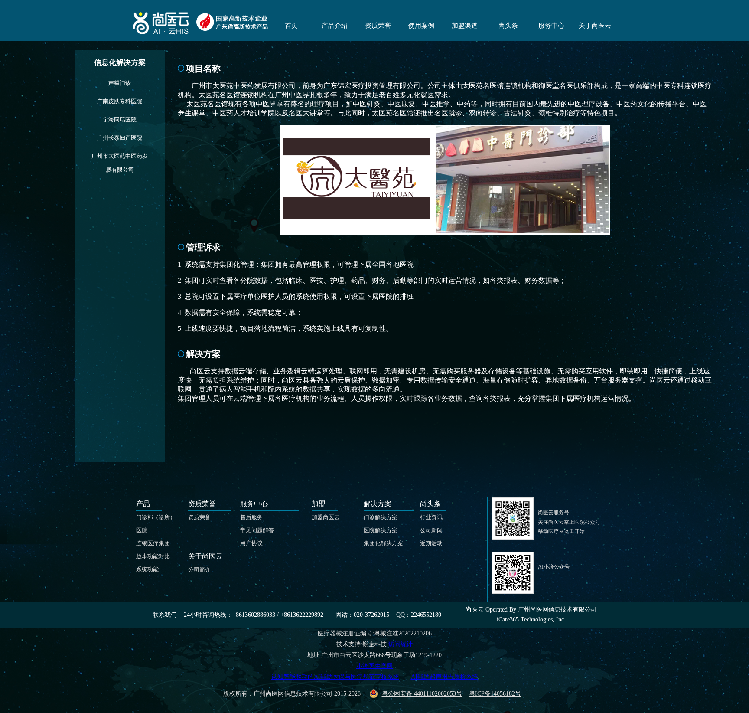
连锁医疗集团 (153, 543)
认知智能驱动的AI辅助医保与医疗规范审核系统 (335, 677)
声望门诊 (119, 83)
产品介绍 (335, 25)
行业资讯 (431, 517)
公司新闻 (431, 530)
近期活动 (431, 543)
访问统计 (400, 644)
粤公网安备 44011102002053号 (422, 693)
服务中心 (551, 25)
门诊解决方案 (380, 517)
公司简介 (199, 569)
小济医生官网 (374, 666)
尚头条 (508, 25)
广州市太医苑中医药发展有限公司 (119, 163)
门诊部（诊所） (156, 517)
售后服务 (251, 517)
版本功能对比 (153, 556)
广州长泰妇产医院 (119, 137)
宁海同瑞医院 (120, 119)
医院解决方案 (380, 530)
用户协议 (251, 543)
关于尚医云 (595, 25)
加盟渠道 (465, 25)
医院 (141, 530)
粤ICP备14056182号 (495, 693)
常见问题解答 (257, 530)
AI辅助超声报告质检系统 (444, 677)
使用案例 (421, 25)
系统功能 (147, 569)
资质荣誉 (378, 25)
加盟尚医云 (326, 517)
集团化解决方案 (383, 543)
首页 (291, 25)
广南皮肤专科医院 (119, 101)
